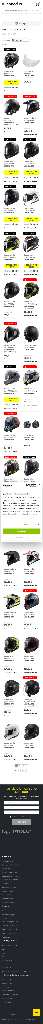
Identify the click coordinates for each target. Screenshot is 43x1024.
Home (4, 29)
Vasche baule (7, 998)
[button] (33, 4)
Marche (13, 29)
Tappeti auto (6, 1002)
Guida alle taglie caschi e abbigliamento (17, 971)
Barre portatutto (8, 980)
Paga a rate (6, 937)
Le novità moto (7, 964)
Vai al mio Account (9, 911)
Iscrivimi (21, 821)
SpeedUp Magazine (9, 887)
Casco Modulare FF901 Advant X (10, 210)
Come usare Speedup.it (11, 925)
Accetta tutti (21, 531)
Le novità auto (7, 960)
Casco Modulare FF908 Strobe (9, 745)
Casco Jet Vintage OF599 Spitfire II (30, 347)
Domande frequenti (9, 915)
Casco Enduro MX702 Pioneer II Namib (30, 571)
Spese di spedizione (9, 929)
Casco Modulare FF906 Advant (9, 304)
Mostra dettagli (30, 524)
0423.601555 (13, 880)
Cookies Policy (7, 899)
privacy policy (31, 817)
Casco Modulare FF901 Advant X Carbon (30, 163)
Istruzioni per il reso (9, 933)
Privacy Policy (7, 895)
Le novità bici (6, 968)
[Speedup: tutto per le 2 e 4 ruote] (14, 4)
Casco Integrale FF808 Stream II (9, 701)
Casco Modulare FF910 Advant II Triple (10, 437)
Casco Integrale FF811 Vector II (9, 163)
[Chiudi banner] (39, 485)
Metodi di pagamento (10, 922)
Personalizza (20, 538)
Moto (4, 953)
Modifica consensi (8, 902)
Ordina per (6, 40)
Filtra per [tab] (23, 23)
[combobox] (21, 11)
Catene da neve (8, 991)
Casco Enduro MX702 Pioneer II (10, 571)
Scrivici (4, 918)
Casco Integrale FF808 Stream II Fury (10, 658)
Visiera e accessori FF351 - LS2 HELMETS (30, 73)
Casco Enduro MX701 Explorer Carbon (30, 120)
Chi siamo (5, 883)
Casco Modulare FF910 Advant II (10, 391)
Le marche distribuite (9, 945)
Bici (3, 957)
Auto (3, 949)
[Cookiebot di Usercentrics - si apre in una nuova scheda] (27, 485)
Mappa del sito (7, 891)
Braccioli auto (7, 984)
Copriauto (5, 987)
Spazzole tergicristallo (10, 994)
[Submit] (38, 10)
